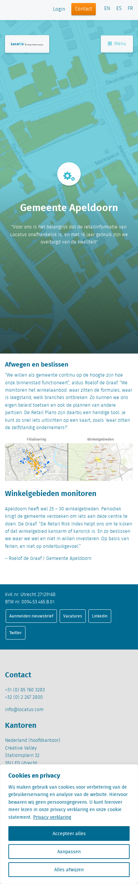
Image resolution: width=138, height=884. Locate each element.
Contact (83, 9)
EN (107, 8)
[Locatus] (27, 44)
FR (130, 8)
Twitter (15, 632)
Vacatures (72, 616)
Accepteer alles (69, 833)
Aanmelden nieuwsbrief (31, 616)
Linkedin (100, 616)
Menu (119, 43)
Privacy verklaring (52, 817)
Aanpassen (69, 851)
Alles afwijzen (69, 869)
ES (119, 8)
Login (59, 9)
